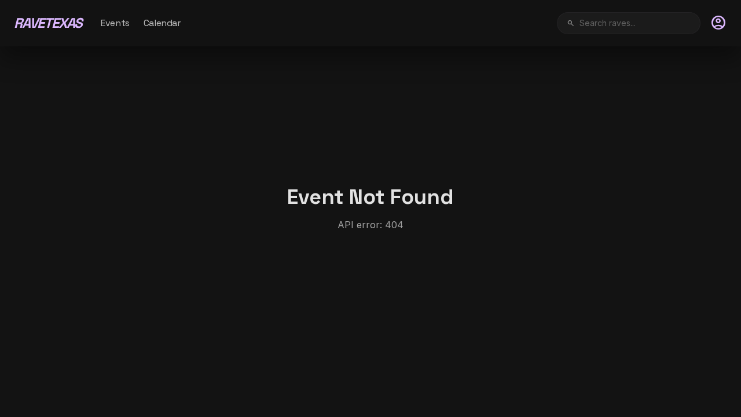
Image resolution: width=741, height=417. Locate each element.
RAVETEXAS (48, 23)
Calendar (162, 23)
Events (115, 23)
